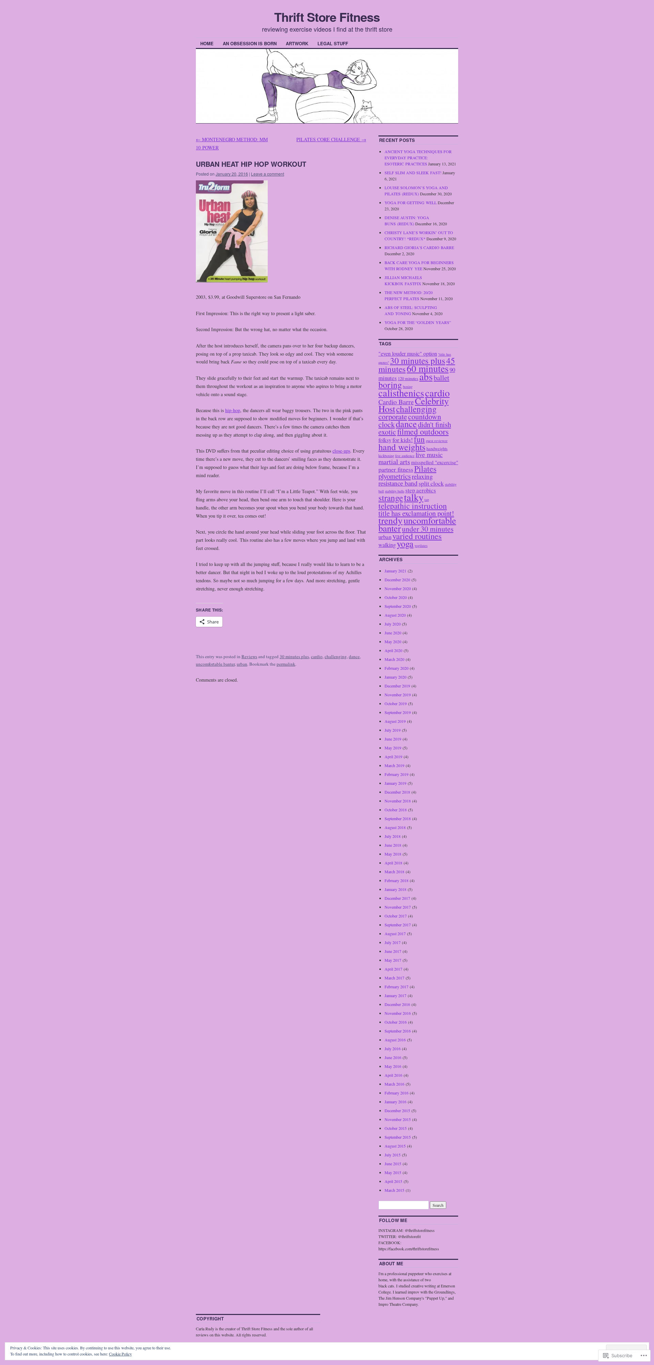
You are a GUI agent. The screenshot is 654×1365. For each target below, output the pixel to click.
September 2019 (398, 712)
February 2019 (396, 774)
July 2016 (393, 1048)
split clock (431, 483)
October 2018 (396, 809)
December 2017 (397, 898)
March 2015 (394, 1190)
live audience (405, 455)
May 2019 (393, 747)
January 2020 (395, 677)
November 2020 (398, 588)
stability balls (394, 491)
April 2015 (393, 1181)
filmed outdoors (423, 431)
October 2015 (396, 1128)
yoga (405, 543)
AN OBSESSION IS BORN (250, 43)
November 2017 (398, 907)
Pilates (425, 468)
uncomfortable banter (215, 664)
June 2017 (393, 951)
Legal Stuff (332, 43)
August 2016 (395, 1039)
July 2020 (393, 624)
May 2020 (393, 641)
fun (419, 439)
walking (387, 544)
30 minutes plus (294, 656)
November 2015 (398, 1119)
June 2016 (393, 1057)
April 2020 (393, 650)
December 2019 (397, 685)
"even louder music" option (407, 353)
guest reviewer (437, 440)
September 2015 (398, 1137)
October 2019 (396, 703)
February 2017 (396, 986)
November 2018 (398, 800)
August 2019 (395, 721)
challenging (336, 656)
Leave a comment (267, 174)
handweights (437, 448)
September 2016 (398, 1031)
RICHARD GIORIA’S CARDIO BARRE (419, 247)
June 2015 (393, 1163)
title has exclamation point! (416, 513)
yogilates (421, 545)
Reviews (249, 656)
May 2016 (393, 1066)
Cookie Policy (120, 1353)
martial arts (394, 461)
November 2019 (398, 694)
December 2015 (397, 1110)
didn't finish (434, 424)
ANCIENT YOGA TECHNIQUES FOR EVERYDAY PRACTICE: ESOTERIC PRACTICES (418, 157)
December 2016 (397, 1004)
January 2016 (395, 1101)
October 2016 (396, 1022)
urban (242, 664)
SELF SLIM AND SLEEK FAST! (413, 172)
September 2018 (398, 818)
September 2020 (398, 606)
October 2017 (396, 916)
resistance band (398, 483)
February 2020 (396, 668)
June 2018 (393, 845)
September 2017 (398, 924)
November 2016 (398, 1013)
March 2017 (394, 977)
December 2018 (397, 792)
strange (390, 497)
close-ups (341, 451)
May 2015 (393, 1172)
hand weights (401, 447)
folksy (384, 439)
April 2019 (393, 756)
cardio (317, 656)
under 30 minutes (427, 529)
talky (413, 497)
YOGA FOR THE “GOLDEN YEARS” (418, 322)
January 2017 (395, 995)
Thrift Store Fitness (326, 17)
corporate (392, 416)
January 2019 (395, 783)
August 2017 (395, 933)
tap (426, 499)
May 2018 (393, 854)
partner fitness (395, 469)
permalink (286, 664)
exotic (387, 432)
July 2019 (393, 730)
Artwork (297, 43)
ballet (441, 377)
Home (207, 43)
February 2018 (396, 880)
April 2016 (393, 1075)
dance (354, 656)
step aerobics (420, 490)
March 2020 (394, 659)
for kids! (402, 440)
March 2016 (394, 1084)
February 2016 (396, 1092)
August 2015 (395, 1146)
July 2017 (393, 942)
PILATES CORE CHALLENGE (331, 139)
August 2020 (395, 615)
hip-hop (232, 410)
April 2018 (393, 862)
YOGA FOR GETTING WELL (411, 202)
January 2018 (395, 889)
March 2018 (394, 871)
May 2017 (393, 960)
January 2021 (395, 570)
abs (426, 376)
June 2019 (393, 739)
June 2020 (393, 632)
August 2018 (395, 827)
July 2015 (393, 1154)
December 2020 (397, 579)
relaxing (422, 476)
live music (429, 454)
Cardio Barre (396, 401)
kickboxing (386, 455)
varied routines (417, 535)
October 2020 (396, 597)
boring (390, 384)
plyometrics (394, 476)
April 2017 (393, 969)
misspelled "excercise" (434, 462)
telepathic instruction (412, 505)
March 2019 (394, 765)
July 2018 (393, 836)
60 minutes (428, 368)
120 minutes (408, 378)
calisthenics (401, 392)
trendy (390, 520)
